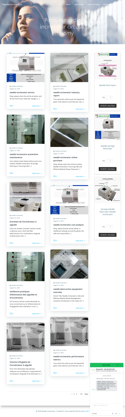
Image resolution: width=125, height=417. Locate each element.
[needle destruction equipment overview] (69, 264)
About (68, 4)
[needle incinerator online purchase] (69, 132)
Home (60, 4)
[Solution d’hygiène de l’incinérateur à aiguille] (26, 337)
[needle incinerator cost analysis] (69, 200)
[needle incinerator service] (26, 67)
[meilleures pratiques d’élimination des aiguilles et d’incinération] (26, 266)
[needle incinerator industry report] (69, 67)
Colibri (86, 411)
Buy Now (107, 4)
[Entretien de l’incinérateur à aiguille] (26, 196)
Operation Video (93, 4)
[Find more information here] (106, 389)
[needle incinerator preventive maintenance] (26, 129)
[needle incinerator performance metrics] (69, 331)
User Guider (79, 4)
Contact (117, 4)
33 (81, 394)
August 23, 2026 (15, 150)
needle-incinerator (17, 86)
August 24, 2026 (15, 89)
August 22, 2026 (15, 288)
